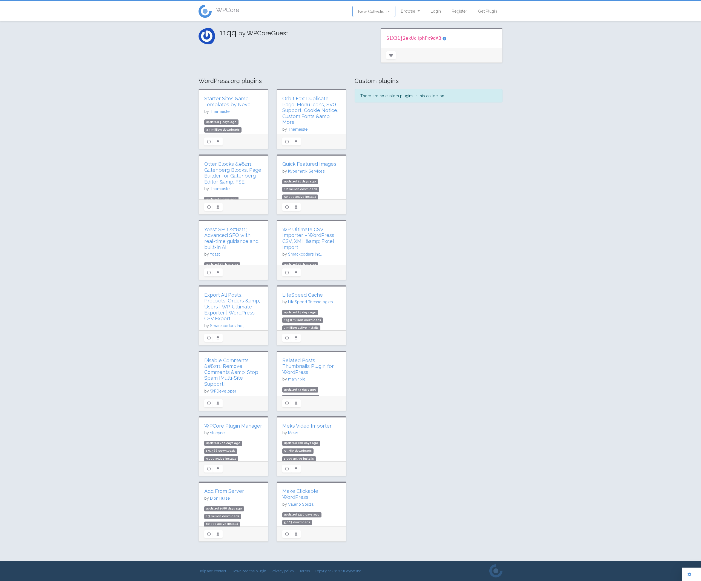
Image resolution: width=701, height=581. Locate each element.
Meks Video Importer (307, 426)
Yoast (215, 254)
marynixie (297, 379)
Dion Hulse (220, 498)
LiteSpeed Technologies (310, 301)
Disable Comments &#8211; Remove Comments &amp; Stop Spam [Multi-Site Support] (231, 372)
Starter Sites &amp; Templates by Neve (227, 101)
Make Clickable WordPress (300, 494)
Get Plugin (487, 11)
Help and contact (212, 571)
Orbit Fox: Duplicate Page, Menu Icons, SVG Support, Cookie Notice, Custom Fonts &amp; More (310, 110)
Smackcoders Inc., (305, 254)
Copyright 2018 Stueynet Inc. (338, 571)
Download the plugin (249, 571)
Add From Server (224, 491)
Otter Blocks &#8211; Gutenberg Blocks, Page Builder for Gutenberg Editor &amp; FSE (232, 173)
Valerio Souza (301, 504)
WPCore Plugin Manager (233, 426)
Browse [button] (408, 11)
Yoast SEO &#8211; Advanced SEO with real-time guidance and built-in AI (231, 238)
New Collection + (374, 11)
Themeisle (220, 111)
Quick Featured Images (309, 164)
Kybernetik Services (306, 171)
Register (459, 11)
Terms (305, 571)
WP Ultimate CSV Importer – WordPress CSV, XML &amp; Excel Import (308, 238)
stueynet (218, 432)
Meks (293, 432)
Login (436, 11)
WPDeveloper (223, 391)
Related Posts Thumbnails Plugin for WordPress (308, 366)
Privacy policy (282, 571)
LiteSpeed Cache (302, 295)
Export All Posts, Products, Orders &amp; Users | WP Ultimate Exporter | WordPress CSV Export (232, 306)
